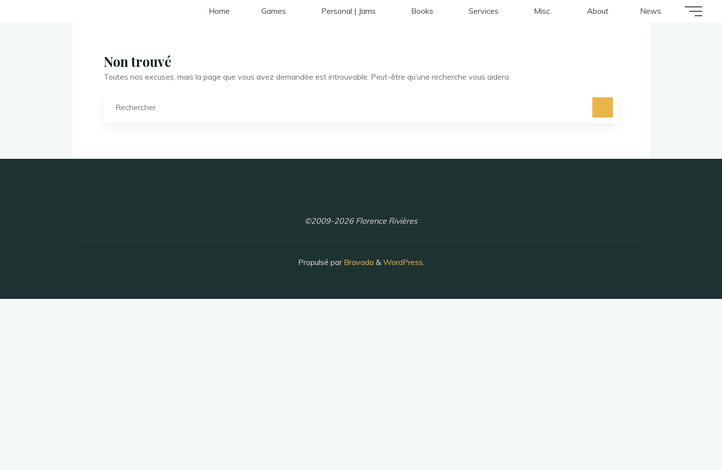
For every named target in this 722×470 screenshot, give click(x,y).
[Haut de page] (683, 431)
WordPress (403, 262)
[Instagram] (335, 197)
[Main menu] (693, 11)
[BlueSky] (387, 197)
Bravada (358, 262)
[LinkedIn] (361, 197)
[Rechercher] (602, 107)
